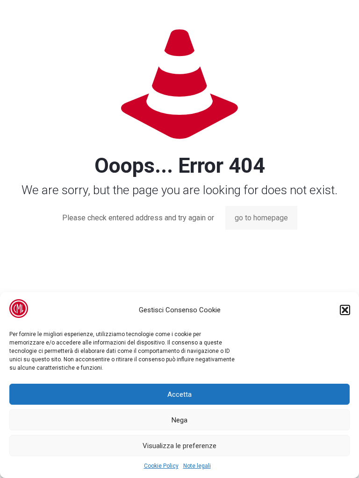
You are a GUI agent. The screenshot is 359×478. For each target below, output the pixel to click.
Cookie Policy (161, 466)
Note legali (197, 466)
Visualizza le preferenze (179, 446)
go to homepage (261, 217)
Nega (179, 420)
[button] (345, 310)
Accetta (179, 394)
